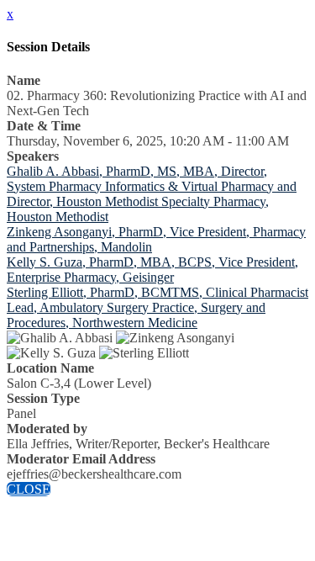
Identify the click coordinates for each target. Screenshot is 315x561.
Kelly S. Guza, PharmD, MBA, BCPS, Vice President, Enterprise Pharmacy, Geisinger (152, 269)
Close (28, 489)
